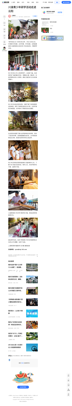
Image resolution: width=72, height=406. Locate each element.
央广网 (9, 350)
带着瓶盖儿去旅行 (11, 271)
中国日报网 (10, 305)
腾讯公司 (21, 401)
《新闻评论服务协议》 (27, 355)
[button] (60, 12)
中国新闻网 (10, 294)
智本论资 (10, 282)
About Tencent (16, 395)
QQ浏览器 (23, 397)
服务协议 (21, 395)
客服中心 (31, 397)
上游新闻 (10, 339)
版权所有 (25, 401)
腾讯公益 (18, 397)
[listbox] (23, 305)
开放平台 (29, 395)
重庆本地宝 (10, 328)
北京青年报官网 (11, 316)
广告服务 (34, 395)
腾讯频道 (27, 397)
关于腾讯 (10, 395)
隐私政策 (25, 395)
